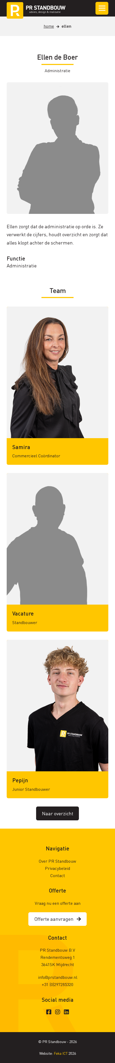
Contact (57, 875)
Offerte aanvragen (55, 919)
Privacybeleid (57, 868)
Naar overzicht (57, 813)
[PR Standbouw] (36, 8)
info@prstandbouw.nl (57, 977)
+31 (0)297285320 (57, 984)
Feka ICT (61, 1053)
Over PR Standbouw (57, 861)
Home (49, 26)
